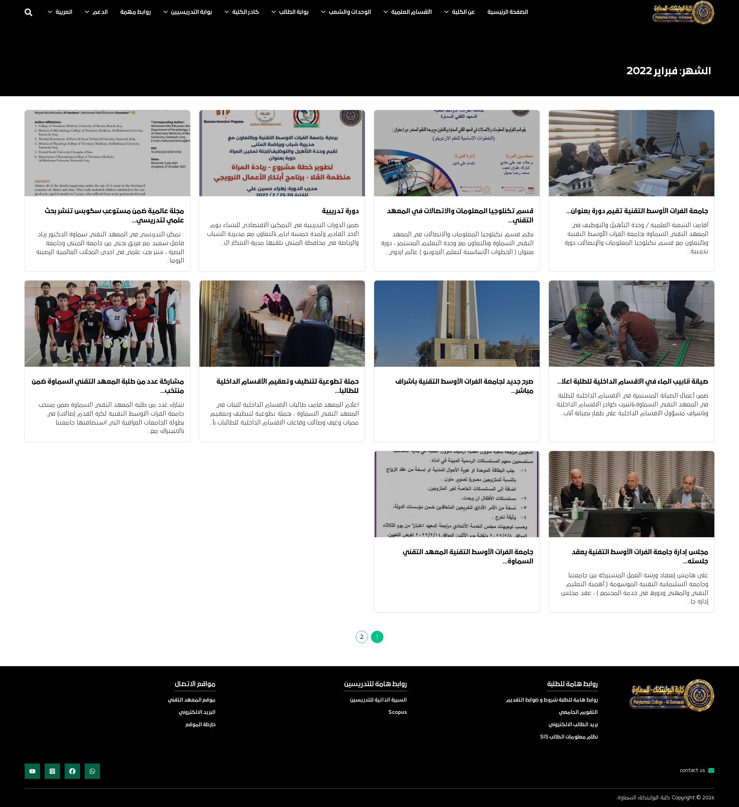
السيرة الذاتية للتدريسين (378, 700)
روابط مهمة (135, 12)
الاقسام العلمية (411, 12)
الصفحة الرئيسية (507, 12)
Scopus (397, 712)
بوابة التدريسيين (191, 12)
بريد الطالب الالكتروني (573, 725)
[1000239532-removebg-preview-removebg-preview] (683, 12)
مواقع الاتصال (195, 684)
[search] (28, 12)
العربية (63, 12)
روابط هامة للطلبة (572, 684)
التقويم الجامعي (578, 712)
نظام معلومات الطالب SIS (569, 737)
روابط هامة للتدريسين (375, 684)
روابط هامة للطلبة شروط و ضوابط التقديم (552, 700)
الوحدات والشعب (350, 12)
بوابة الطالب (294, 12)
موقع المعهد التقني (192, 700)
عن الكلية (463, 12)
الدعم (100, 12)
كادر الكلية (245, 12)
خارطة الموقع (201, 725)
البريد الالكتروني (197, 712)
